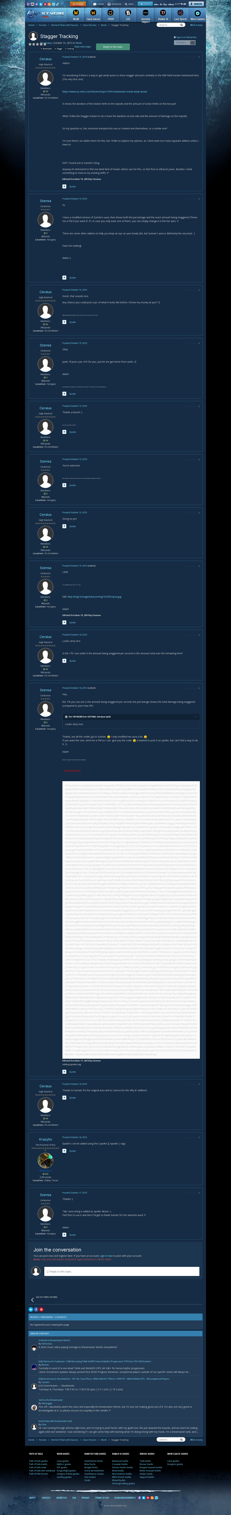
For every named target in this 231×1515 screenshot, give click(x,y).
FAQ (74, 1497)
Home (32, 25)
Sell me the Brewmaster (51, 1400)
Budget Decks (91, 1467)
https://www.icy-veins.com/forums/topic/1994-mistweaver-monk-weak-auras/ (104, 91)
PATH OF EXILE (36, 1453)
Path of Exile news (37, 1467)
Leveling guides (64, 1477)
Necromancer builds (122, 1473)
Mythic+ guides (64, 1464)
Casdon (46, 1382)
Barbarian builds (120, 1461)
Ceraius (48, 42)
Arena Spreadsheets (94, 1470)
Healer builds (146, 1473)
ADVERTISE (61, 1497)
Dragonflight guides (66, 1470)
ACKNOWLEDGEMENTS (125, 1497)
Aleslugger (47, 1403)
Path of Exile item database (42, 1470)
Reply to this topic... (61, 1271)
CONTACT (46, 1497)
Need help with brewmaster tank (55, 1421)
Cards (87, 1480)
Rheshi (45, 1364)
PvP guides (62, 1467)
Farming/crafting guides (123, 1483)
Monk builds (118, 1470)
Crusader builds (120, 1464)
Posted (74, 56)
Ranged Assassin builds (151, 1467)
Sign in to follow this (186, 37)
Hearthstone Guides (94, 1473)
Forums (44, 25)
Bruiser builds (146, 1464)
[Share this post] (199, 56)
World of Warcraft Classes (66, 25)
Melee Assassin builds (150, 1470)
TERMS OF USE (102, 1497)
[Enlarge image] (108, 736)
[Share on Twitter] (30, 1309)
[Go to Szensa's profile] (45, 220)
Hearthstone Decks (93, 1461)
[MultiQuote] (64, 186)
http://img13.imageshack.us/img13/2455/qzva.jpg (94, 596)
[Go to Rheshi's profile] (34, 1367)
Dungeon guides (175, 1464)
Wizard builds (118, 1480)
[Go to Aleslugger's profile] (34, 1408)
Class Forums (91, 25)
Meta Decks (89, 1464)
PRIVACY (85, 1497)
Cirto (44, 1424)
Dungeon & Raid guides (68, 1473)
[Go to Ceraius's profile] (33, 36)
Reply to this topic (113, 46)
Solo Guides (90, 1477)
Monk (105, 25)
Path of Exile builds (38, 1464)
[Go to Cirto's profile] (34, 1427)
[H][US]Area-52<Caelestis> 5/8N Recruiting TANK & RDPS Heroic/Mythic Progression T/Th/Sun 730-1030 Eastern (95, 1361)
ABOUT (32, 1497)
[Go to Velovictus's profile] (34, 1348)
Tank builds (145, 1461)
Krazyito (45, 1139)
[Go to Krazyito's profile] (45, 1160)
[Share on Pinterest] (41, 1309)
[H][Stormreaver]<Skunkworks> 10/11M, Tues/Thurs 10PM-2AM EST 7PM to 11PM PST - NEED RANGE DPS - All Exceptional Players (104, 1379)
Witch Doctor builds (121, 1477)
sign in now (106, 1255)
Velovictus (47, 1343)
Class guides (63, 1461)
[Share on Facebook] (36, 1309)
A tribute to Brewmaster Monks (54, 1340)
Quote (72, 186)
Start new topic (82, 46)
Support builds (147, 1477)
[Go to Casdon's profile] (34, 1386)
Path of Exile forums (38, 1473)
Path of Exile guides (38, 1461)
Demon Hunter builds (122, 1467)
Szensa (45, 201)
